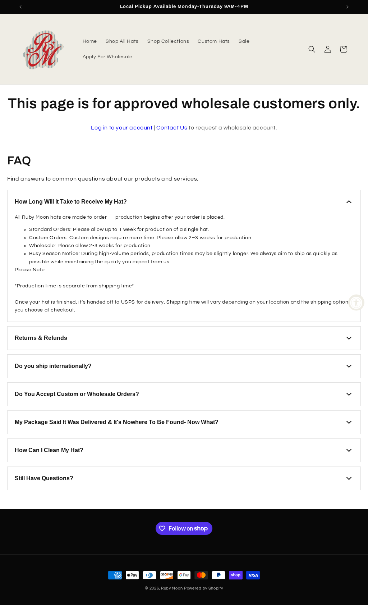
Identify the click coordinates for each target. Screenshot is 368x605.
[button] (312, 49)
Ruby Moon (172, 588)
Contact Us (171, 128)
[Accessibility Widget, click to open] (356, 303)
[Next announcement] (347, 7)
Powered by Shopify (203, 588)
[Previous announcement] (20, 7)
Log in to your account (121, 128)
